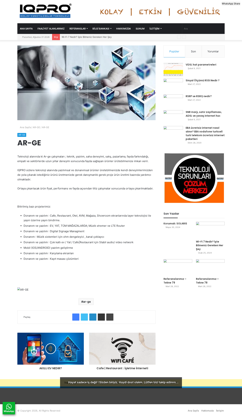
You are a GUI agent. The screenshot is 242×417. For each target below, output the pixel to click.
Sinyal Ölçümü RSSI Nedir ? (203, 80)
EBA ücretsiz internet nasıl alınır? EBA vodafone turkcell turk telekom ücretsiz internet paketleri (205, 133)
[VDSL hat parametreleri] (173, 69)
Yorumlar (213, 51)
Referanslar (77, 28)
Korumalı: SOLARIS (175, 223)
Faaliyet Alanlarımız (51, 28)
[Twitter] (84, 317)
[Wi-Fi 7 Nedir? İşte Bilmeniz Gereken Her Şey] (210, 230)
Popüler (174, 51)
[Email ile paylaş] (101, 317)
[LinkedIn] (92, 317)
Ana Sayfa (26, 28)
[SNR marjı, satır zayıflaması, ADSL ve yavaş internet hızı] (173, 117)
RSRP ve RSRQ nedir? (199, 96)
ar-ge (87, 301)
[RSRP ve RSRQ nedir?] (173, 101)
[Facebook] (75, 317)
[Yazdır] (109, 317)
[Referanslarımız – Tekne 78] (210, 267)
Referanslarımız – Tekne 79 (175, 280)
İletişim (154, 28)
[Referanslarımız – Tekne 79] (178, 267)
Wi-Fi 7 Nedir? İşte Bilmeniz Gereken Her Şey (87, 37)
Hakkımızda (123, 28)
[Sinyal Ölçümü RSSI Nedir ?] (173, 85)
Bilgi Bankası (100, 28)
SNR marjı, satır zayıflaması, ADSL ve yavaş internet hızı (204, 114)
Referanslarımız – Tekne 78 (207, 280)
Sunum (140, 28)
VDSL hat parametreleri (201, 64)
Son (193, 51)
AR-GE (36, 127)
